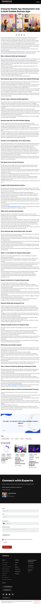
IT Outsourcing (4, 562)
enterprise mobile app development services (16, 51)
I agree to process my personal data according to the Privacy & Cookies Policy (18, 539)
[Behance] (9, 594)
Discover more (5, 597)
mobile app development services (14, 206)
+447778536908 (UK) (8, 586)
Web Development (5, 568)
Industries (17, 560)
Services (3, 560)
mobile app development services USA (15, 384)
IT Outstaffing (4, 564)
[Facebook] (19, 35)
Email (3, 514)
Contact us (20, 425)
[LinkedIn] (16, 35)
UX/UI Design (4, 573)
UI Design (4, 575)
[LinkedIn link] (6, 594)
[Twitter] (22, 35)
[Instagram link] (3, 594)
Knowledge (17, 573)
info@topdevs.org (6, 489)
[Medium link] (13, 594)
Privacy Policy (17, 569)
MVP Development (5, 577)
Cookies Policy (17, 571)
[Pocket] (24, 35)
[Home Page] (7, 2)
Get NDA (5, 542)
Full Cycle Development (6, 566)
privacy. (13, 602)
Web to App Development (7, 579)
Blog (16, 564)
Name (3, 508)
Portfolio (16, 562)
